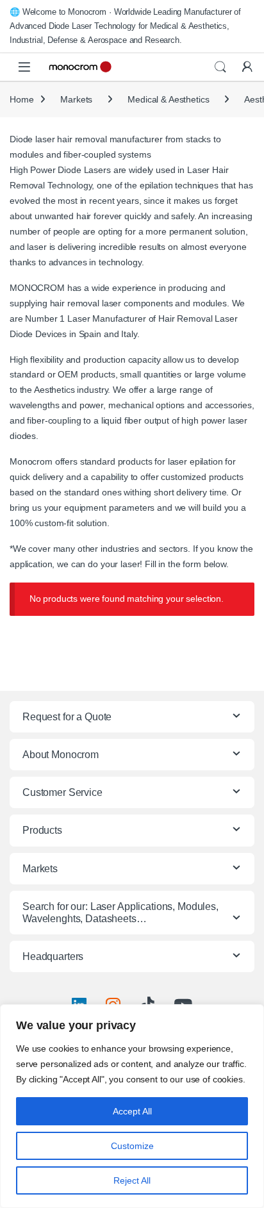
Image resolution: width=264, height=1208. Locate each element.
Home (21, 99)
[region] (132, 1106)
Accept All (132, 1111)
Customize (132, 1146)
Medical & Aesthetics (168, 99)
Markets (76, 99)
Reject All (132, 1180)
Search (220, 67)
